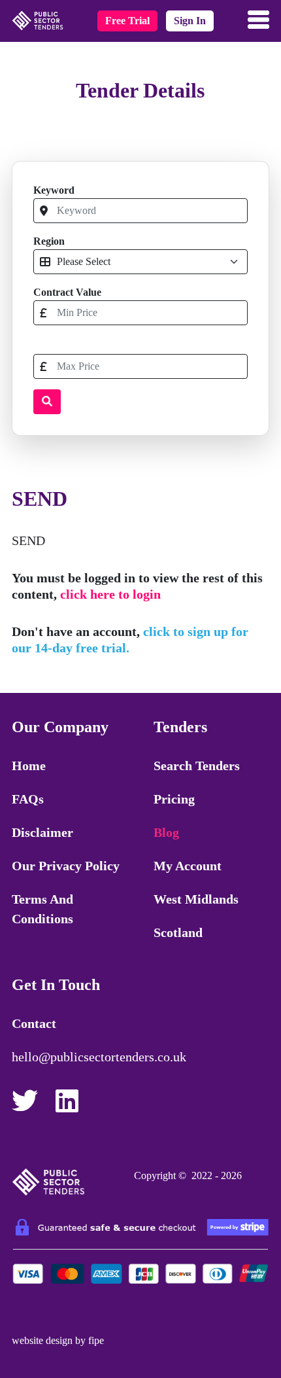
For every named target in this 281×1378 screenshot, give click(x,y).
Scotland (178, 932)
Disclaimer (42, 832)
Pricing (174, 799)
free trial (127, 20)
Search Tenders (197, 765)
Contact (34, 1023)
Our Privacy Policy (66, 865)
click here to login (110, 594)
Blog (166, 832)
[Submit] (47, 401)
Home (29, 765)
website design (42, 1340)
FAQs (28, 799)
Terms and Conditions (42, 909)
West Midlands (196, 899)
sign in (190, 20)
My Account (188, 865)
